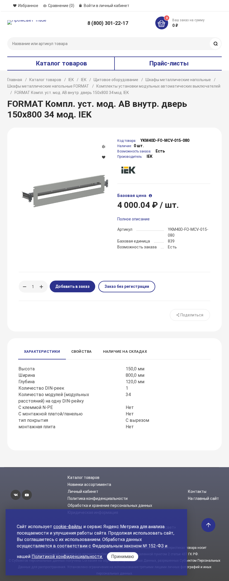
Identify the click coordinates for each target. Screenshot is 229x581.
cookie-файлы (67, 526)
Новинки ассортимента (89, 484)
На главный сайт (203, 498)
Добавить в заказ (72, 286)
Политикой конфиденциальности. (67, 556)
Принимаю (122, 556)
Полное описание (133, 219)
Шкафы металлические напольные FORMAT (48, 86)
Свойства (81, 351)
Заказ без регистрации (126, 286)
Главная (14, 79)
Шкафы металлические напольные (178, 79)
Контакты (197, 491)
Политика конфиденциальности (98, 498)
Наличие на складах (125, 351)
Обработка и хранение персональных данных (110, 505)
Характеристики (42, 351)
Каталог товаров (45, 79)
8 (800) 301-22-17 (107, 23)
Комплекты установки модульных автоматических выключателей (158, 86)
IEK (71, 79)
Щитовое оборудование (116, 79)
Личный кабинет (83, 491)
